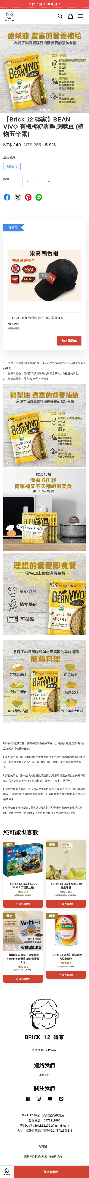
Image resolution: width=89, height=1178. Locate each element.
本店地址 (44, 1074)
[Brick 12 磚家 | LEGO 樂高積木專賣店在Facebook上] (28, 1100)
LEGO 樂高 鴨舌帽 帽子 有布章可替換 (37, 318)
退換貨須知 (55, 1156)
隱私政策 (42, 1156)
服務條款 (29, 1156)
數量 (6, 179)
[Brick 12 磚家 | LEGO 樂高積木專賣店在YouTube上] (50, 1100)
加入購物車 (69, 340)
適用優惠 (9, 157)
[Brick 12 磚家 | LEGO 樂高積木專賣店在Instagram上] (39, 1100)
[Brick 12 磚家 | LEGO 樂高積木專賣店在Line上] (61, 1100)
